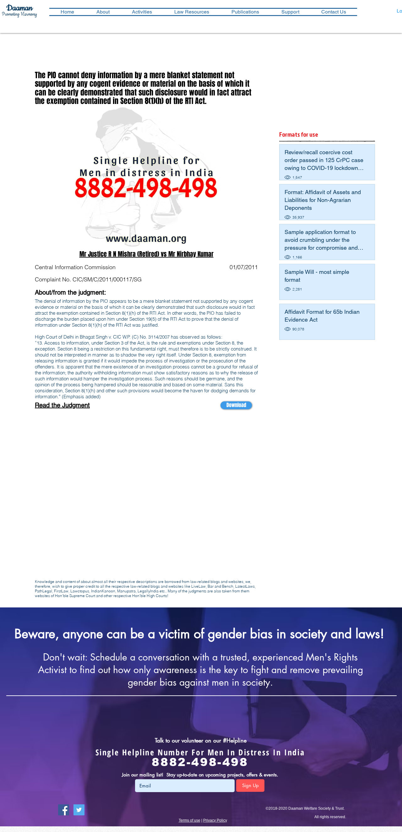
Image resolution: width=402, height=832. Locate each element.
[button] (142, 12)
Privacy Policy (215, 820)
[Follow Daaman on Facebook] (63, 809)
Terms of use (189, 820)
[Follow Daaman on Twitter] (78, 809)
